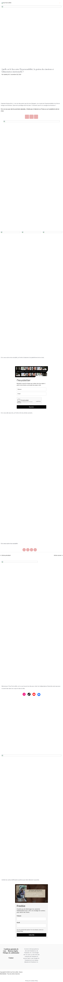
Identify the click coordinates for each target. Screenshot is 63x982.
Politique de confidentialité (11, 953)
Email (18, 922)
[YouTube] (33, 694)
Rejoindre (31, 407)
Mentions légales (13, 951)
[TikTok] (29, 694)
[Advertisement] (31, 87)
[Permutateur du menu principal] (59, 3)
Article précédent (5, 555)
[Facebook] (38, 694)
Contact (11, 958)
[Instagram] (24, 694)
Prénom (19, 916)
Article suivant (58, 555)
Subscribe (31, 935)
